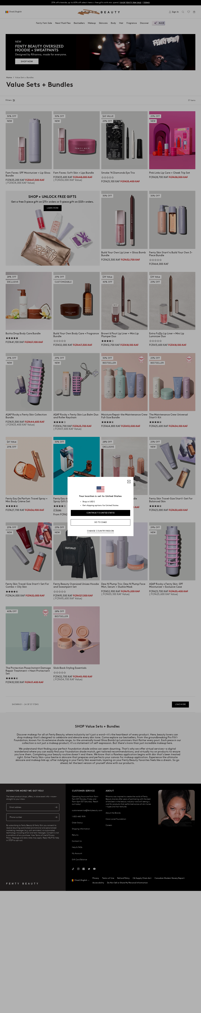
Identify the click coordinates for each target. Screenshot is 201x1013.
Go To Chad (100, 522)
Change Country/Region (100, 531)
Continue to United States (101, 513)
